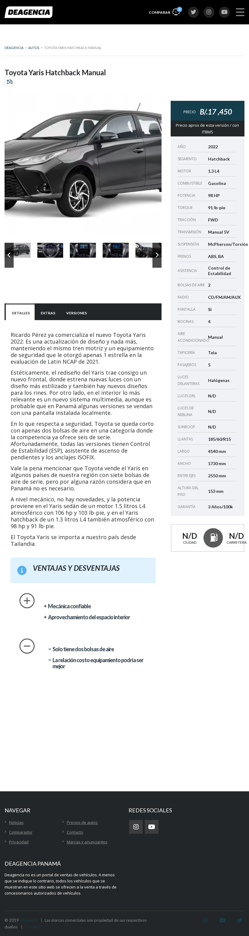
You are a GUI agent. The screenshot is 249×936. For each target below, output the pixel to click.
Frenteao (33, 926)
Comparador (20, 832)
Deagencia (29, 920)
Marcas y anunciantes (87, 842)
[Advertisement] (124, 748)
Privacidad (19, 842)
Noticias (16, 822)
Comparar (164, 11)
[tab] (20, 312)
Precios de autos (82, 822)
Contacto (75, 832)
